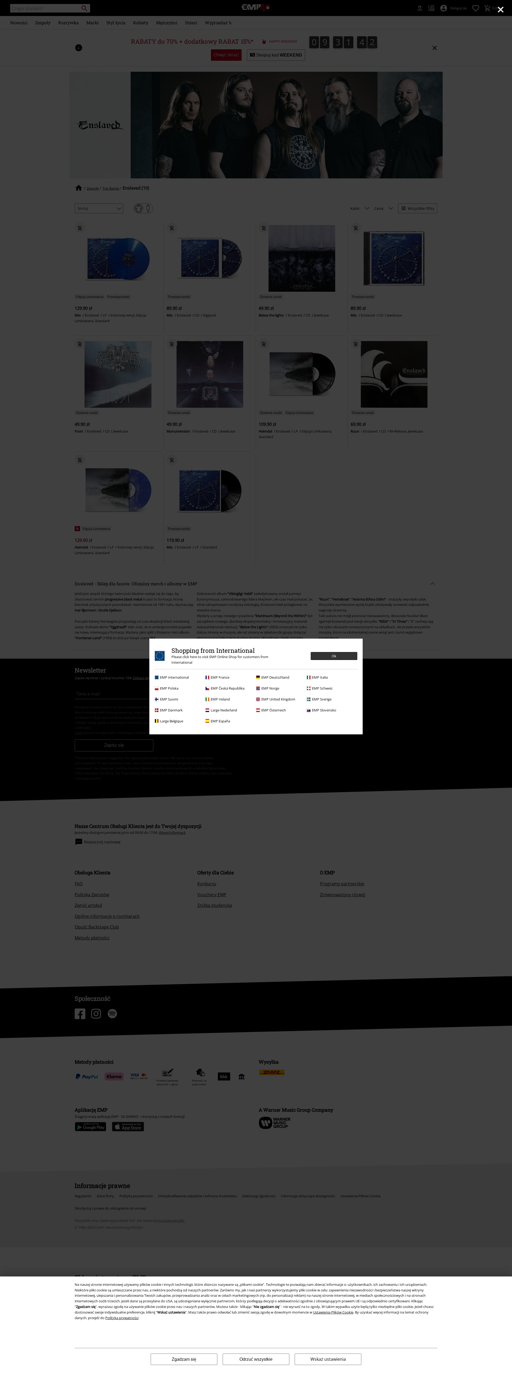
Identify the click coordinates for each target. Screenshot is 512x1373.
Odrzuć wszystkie (256, 1359)
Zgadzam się (184, 1359)
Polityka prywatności (121, 1317)
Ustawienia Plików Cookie (333, 1312)
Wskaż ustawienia (328, 1359)
